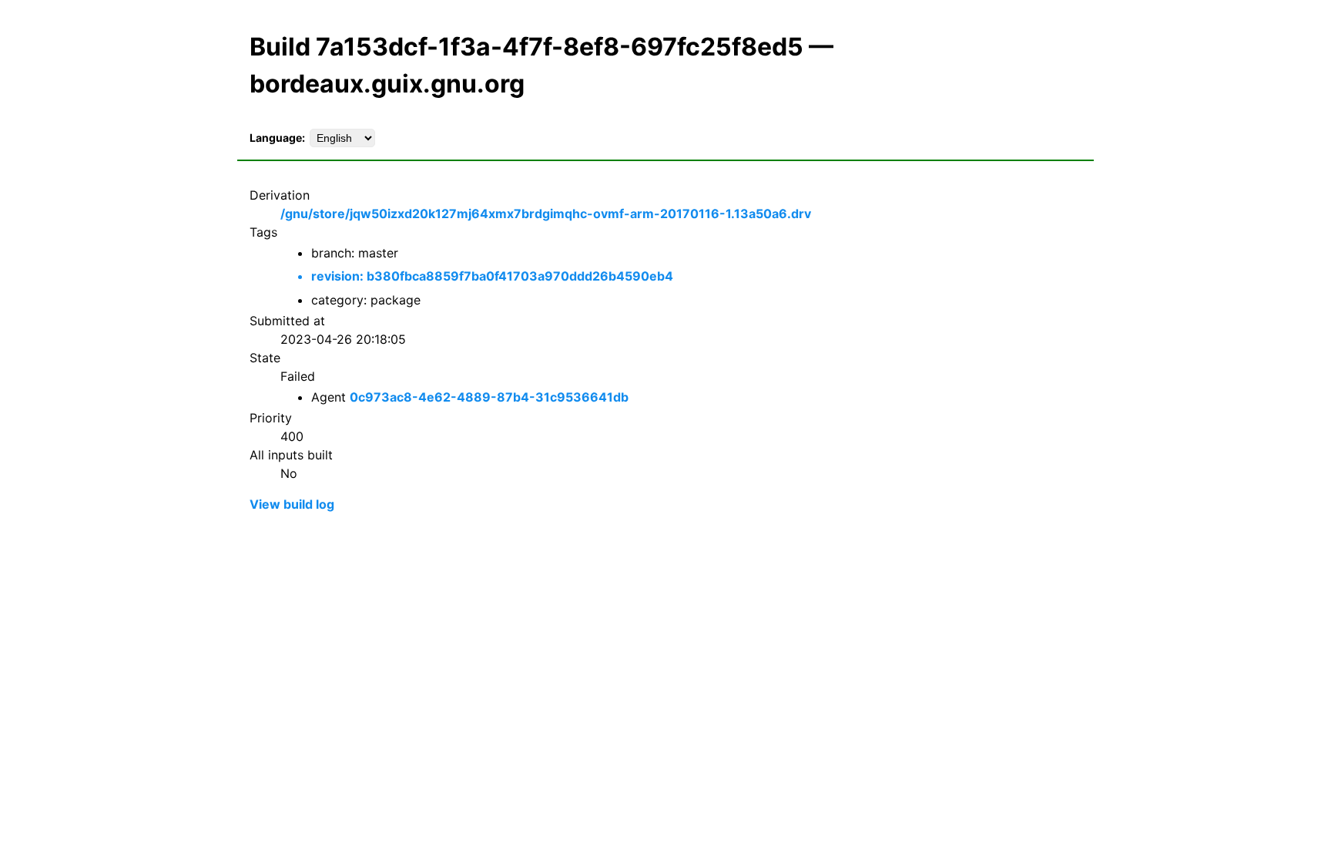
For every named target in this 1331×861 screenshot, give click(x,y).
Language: (277, 137)
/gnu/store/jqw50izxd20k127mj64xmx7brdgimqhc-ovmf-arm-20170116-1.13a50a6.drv (545, 213)
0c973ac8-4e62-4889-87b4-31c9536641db (489, 397)
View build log (292, 504)
